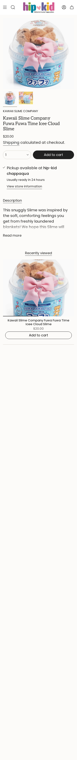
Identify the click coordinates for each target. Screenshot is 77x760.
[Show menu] (5, 7)
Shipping (11, 142)
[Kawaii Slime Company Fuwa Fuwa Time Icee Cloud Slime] (38, 287)
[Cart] (72, 7)
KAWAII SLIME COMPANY (20, 111)
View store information (24, 186)
